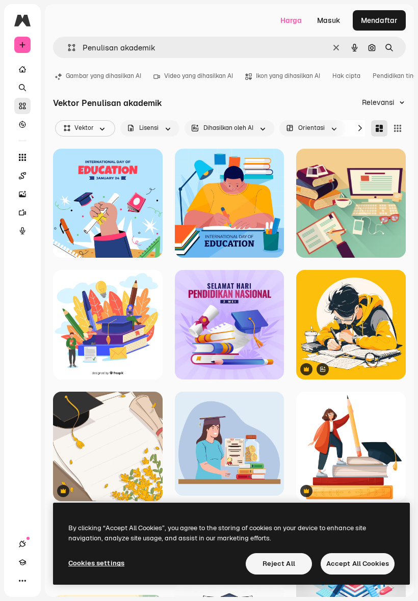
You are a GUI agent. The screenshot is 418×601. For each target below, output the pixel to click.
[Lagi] (22, 580)
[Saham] (22, 106)
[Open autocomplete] (68, 47)
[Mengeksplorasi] (22, 124)
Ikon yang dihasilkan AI (288, 76)
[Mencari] (22, 87)
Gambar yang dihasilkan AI (103, 76)
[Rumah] (22, 69)
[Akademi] (22, 562)
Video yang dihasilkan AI (198, 76)
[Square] (397, 128)
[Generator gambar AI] (22, 194)
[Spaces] (22, 176)
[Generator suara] (22, 231)
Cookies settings (96, 563)
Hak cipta (346, 76)
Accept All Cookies (357, 563)
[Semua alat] (22, 157)
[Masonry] (379, 128)
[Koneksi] (22, 544)
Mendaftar (379, 20)
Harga (291, 20)
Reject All (279, 563)
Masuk (329, 20)
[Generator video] (22, 212)
